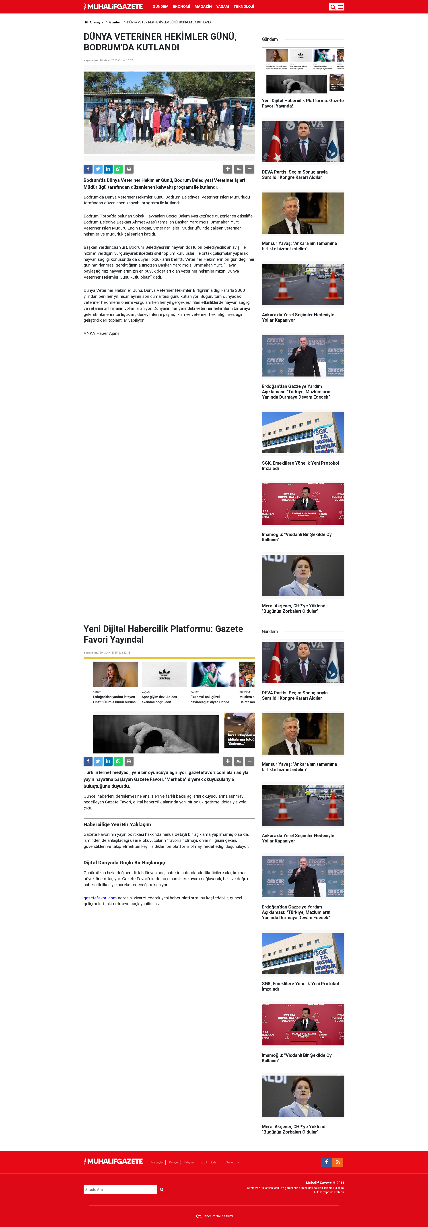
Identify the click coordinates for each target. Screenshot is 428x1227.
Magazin (203, 6)
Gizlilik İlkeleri (209, 1162)
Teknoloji (243, 6)
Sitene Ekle (232, 1162)
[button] (227, 169)
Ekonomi (181, 6)
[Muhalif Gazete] (114, 6)
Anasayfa (156, 1162)
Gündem (161, 6)
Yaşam (222, 6)
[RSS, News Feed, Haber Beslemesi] (337, 1162)
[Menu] (341, 7)
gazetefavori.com (100, 897)
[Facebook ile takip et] (326, 1162)
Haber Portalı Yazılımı (218, 1216)
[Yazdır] (129, 169)
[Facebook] (88, 169)
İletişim (189, 1162)
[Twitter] (98, 169)
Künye (173, 1162)
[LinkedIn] (108, 169)
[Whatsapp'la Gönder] (118, 169)
